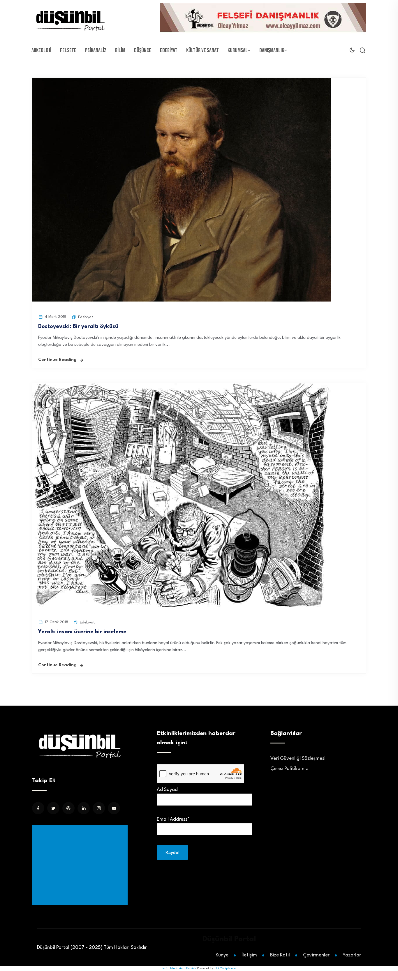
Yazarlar (352, 955)
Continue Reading (57, 360)
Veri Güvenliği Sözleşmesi (297, 758)
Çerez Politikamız (289, 768)
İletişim (249, 955)
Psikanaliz (95, 50)
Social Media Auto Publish (178, 968)
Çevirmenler (316, 955)
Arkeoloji (41, 50)
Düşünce (142, 50)
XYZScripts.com (226, 968)
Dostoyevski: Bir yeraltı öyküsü (78, 326)
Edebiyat (168, 50)
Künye (222, 955)
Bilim (120, 50)
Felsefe (68, 50)
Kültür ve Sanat (202, 50)
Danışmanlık (271, 50)
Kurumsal (238, 50)
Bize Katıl (280, 955)
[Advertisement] (81, 865)
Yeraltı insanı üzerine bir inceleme (82, 632)
